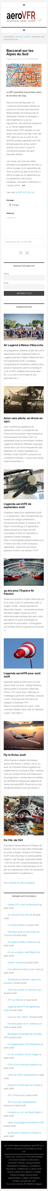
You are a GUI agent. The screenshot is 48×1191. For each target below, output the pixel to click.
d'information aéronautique (19, 1146)
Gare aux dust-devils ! (18, 1017)
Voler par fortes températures (22, 1075)
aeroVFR (24, 16)
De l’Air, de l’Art (13, 840)
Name (6, 274)
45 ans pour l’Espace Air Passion (23, 1133)
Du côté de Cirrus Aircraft (20, 915)
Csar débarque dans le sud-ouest (24, 969)
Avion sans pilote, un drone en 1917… (25, 989)
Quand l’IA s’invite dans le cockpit (24, 1085)
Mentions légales (34, 1184)
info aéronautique (34, 1157)
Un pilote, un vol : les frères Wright (24, 1112)
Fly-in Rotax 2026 (15, 754)
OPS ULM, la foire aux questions (23, 1064)
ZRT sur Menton (16, 1000)
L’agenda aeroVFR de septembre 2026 (17, 505)
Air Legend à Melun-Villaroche (23, 345)
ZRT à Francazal (16, 1095)
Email (6, 283)
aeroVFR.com (38, 1146)
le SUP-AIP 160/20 (25, 192)
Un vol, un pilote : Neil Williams (22, 952)
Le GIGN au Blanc (16, 925)
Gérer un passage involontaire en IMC (26, 1122)
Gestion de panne (16, 962)
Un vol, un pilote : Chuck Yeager (23, 1054)
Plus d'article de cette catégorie (19, 883)
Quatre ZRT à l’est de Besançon (23, 904)
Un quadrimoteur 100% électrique (24, 1044)
